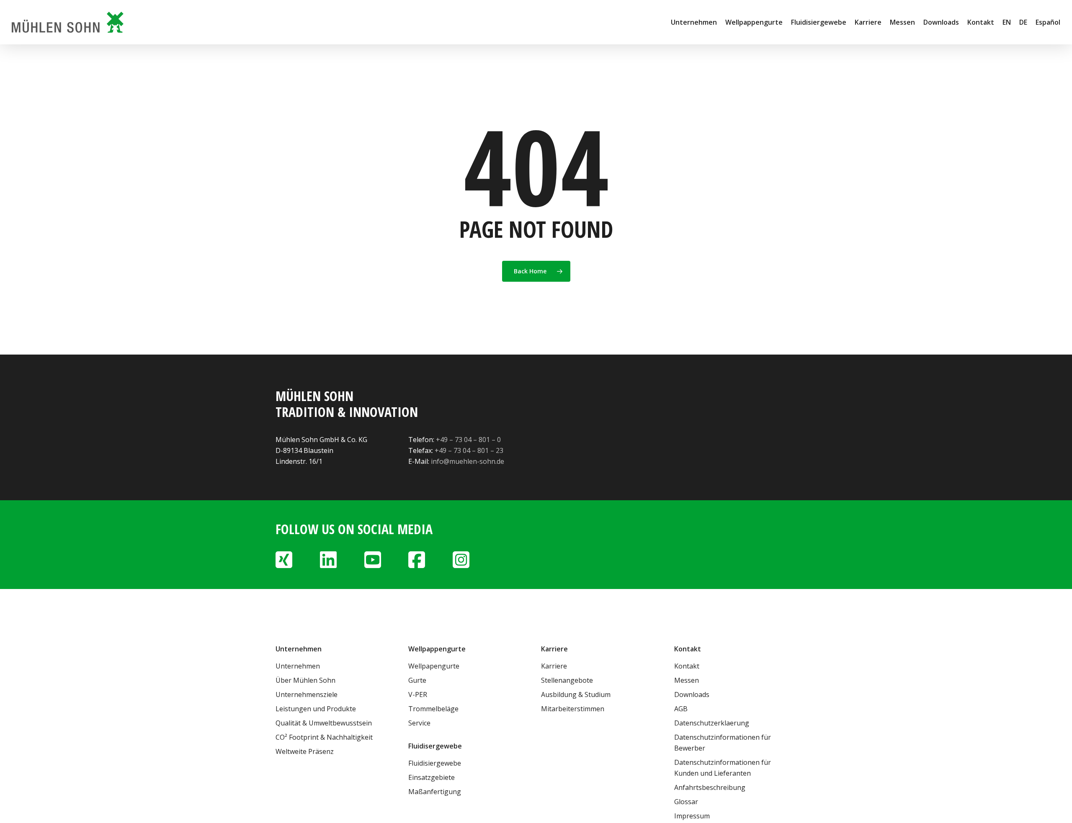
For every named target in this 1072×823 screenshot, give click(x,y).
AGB (681, 708)
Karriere (554, 666)
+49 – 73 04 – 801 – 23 (469, 450)
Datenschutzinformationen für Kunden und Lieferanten (722, 768)
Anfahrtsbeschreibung (709, 787)
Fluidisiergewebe (434, 763)
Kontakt (686, 666)
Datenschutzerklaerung (711, 723)
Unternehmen (298, 666)
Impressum (692, 815)
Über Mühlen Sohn (305, 680)
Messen (686, 680)
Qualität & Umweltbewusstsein (324, 723)
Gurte (417, 680)
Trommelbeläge (433, 708)
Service (419, 723)
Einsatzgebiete (431, 777)
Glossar (686, 801)
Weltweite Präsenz (305, 751)
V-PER (417, 694)
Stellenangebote (567, 680)
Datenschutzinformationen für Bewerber (722, 743)
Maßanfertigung (434, 791)
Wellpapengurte (433, 666)
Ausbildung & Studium (576, 694)
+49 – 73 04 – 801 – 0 (468, 439)
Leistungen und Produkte (316, 708)
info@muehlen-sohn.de (467, 461)
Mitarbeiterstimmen (572, 708)
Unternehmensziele (307, 694)
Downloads (691, 694)
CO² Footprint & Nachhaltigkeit (324, 737)
